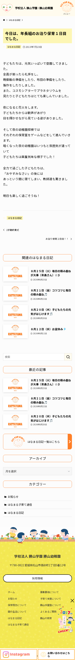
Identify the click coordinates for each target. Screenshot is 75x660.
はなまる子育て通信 (20, 504)
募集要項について (49, 592)
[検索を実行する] (68, 356)
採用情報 (37, 578)
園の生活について (17, 611)
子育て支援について (50, 598)
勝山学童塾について (50, 605)
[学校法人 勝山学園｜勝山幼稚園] (7, 8)
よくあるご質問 (48, 611)
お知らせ (13, 497)
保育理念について (17, 605)
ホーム (11, 592)
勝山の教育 (46, 618)
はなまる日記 (14, 46)
